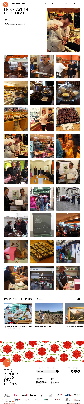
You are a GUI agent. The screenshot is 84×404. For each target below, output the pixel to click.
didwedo (72, 403)
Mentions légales (7, 403)
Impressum (13, 403)
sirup (79, 403)
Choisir (7, 401)
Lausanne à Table (18, 4)
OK (13, 401)
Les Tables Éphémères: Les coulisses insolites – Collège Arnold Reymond (18, 327)
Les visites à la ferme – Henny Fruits (45, 326)
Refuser (10, 401)
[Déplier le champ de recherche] (75, 3)
